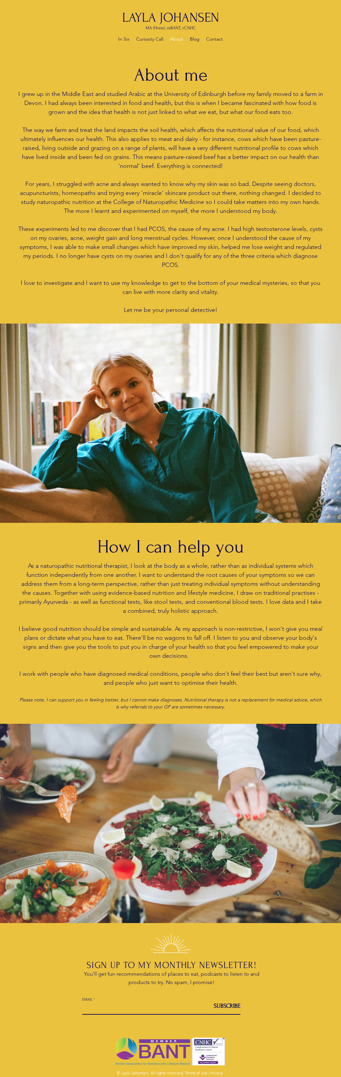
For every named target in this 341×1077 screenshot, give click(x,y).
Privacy (216, 1072)
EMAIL (87, 1000)
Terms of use (196, 1072)
